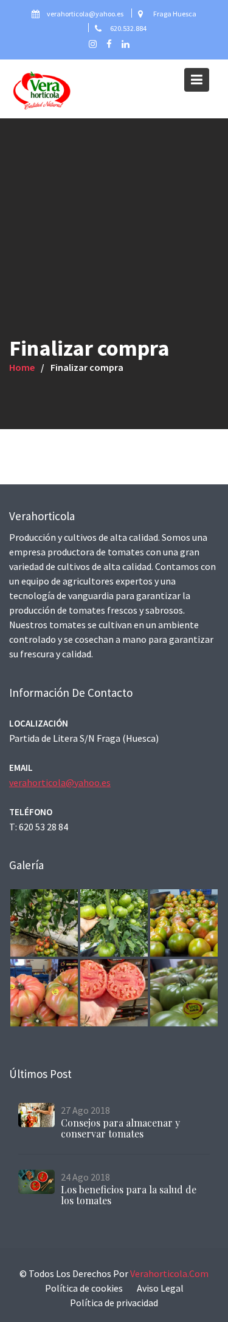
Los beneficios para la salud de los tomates (128, 1195)
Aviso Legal (160, 1288)
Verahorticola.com (169, 1273)
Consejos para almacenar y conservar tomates (120, 1128)
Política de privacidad (114, 1303)
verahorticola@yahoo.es (60, 782)
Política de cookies (84, 1288)
